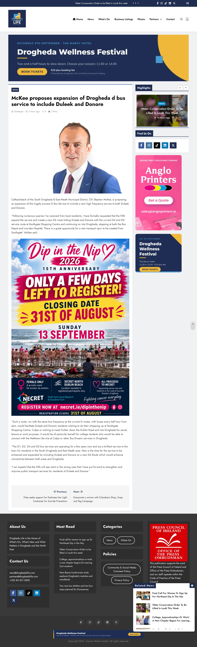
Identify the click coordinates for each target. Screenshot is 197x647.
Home (79, 19)
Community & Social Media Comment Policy (122, 569)
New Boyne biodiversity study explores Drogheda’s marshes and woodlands (76, 576)
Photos (141, 19)
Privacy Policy (122, 580)
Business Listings (124, 19)
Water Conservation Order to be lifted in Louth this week (101, 3)
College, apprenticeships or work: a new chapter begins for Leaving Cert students (171, 621)
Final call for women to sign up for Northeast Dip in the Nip (169, 595)
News (91, 19)
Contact (170, 19)
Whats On (126, 540)
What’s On (104, 19)
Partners (154, 19)
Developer (19, 111)
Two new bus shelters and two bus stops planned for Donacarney (76, 587)
